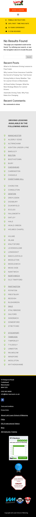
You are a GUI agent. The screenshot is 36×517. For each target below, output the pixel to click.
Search (29, 57)
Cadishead (13, 167)
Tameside (13, 337)
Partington (14, 287)
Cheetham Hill (16, 179)
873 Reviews (15, 438)
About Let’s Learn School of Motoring (14, 415)
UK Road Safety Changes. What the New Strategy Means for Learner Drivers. (16, 86)
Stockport (13, 333)
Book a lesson (18, 10)
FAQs (3, 419)
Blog (2, 428)
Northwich (14, 276)
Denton (12, 194)
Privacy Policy (5, 410)
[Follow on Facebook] (2, 399)
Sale (10, 306)
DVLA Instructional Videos (10, 424)
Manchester (14, 136)
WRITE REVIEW (22, 457)
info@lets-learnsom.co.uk (10, 394)
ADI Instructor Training (9, 432)
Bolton (12, 155)
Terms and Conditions (7, 406)
